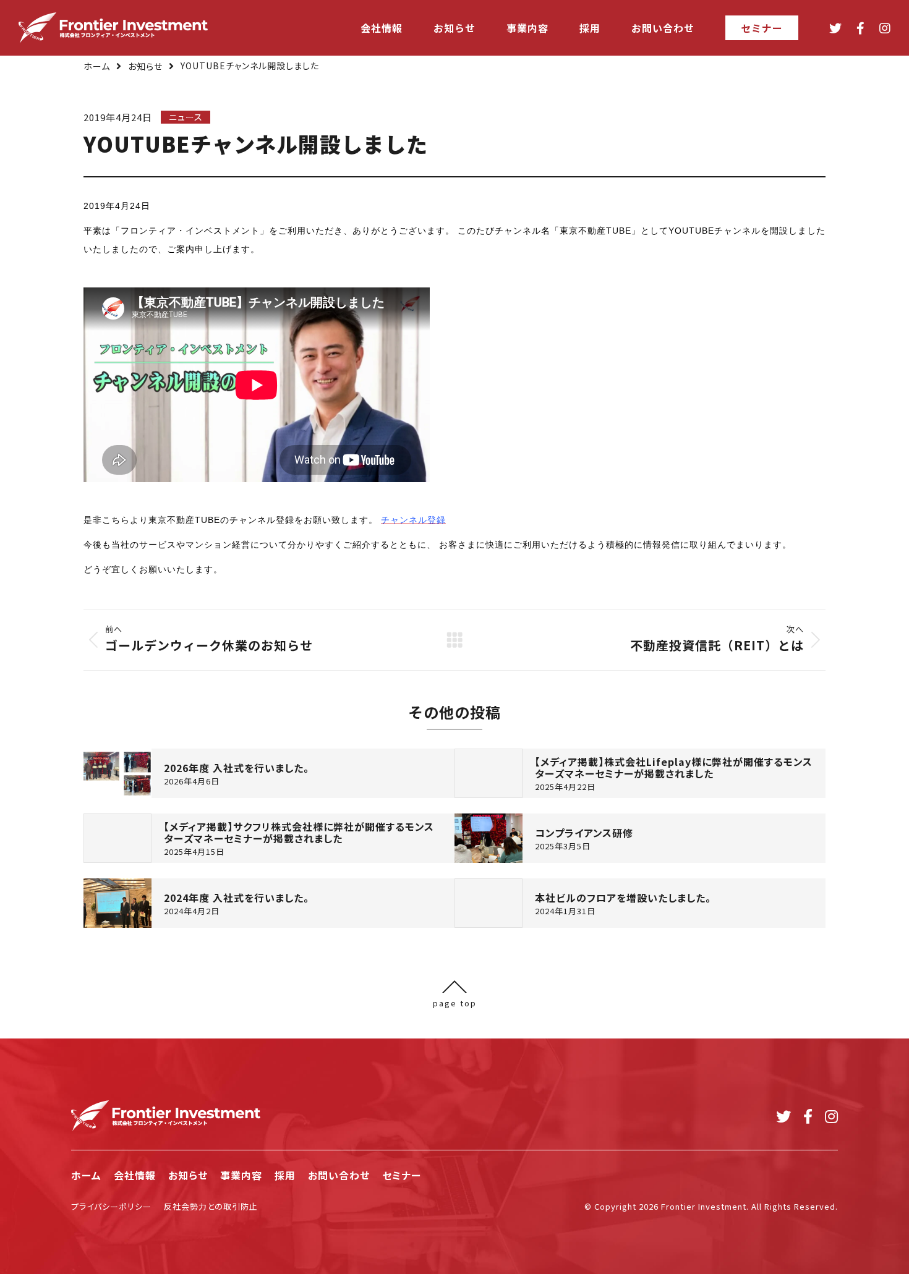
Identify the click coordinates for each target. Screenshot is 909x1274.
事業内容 (241, 1175)
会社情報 (135, 1175)
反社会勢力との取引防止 (211, 1206)
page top (455, 1002)
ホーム (96, 66)
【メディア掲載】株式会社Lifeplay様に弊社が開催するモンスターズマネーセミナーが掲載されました (674, 767)
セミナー (401, 1175)
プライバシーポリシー (111, 1206)
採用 (285, 1175)
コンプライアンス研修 (584, 833)
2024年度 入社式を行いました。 (236, 898)
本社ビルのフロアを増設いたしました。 (623, 898)
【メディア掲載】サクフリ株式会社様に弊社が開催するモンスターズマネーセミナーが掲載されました (299, 832)
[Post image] (117, 773)
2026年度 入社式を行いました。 (236, 768)
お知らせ (145, 66)
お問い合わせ (339, 1175)
